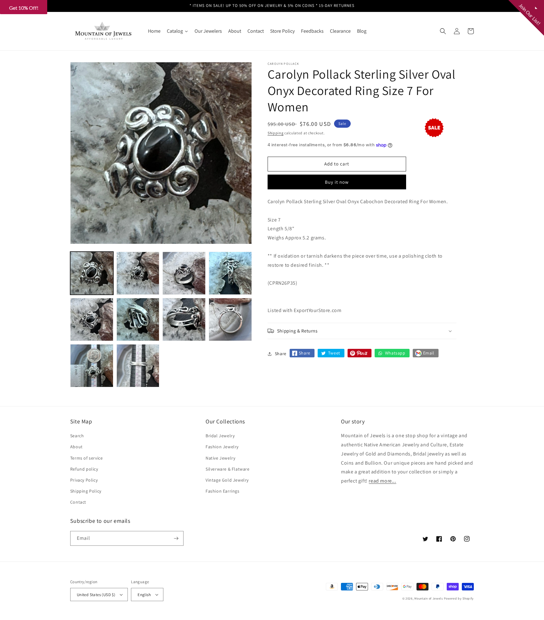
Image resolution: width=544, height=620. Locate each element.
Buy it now (337, 182)
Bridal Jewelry (220, 435)
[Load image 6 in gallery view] (138, 319)
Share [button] (280, 353)
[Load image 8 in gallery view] (230, 319)
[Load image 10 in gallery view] (138, 365)
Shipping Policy (85, 491)
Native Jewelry (220, 458)
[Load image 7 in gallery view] (184, 319)
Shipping (276, 133)
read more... (382, 481)
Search (77, 435)
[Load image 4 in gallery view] (230, 273)
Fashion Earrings (223, 491)
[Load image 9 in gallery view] (91, 365)
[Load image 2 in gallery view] (138, 273)
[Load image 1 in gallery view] (91, 273)
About (76, 447)
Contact (78, 502)
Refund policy (84, 469)
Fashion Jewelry (222, 447)
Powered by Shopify (459, 598)
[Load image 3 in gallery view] (184, 273)
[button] (443, 31)
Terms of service (86, 458)
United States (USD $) (96, 594)
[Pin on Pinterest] (359, 353)
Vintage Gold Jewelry (227, 480)
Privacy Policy (84, 480)
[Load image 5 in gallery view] (91, 319)
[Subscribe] (176, 538)
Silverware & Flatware (228, 469)
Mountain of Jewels (428, 598)
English (144, 594)
